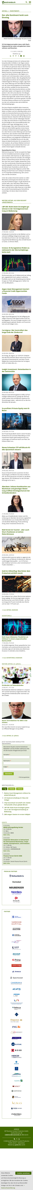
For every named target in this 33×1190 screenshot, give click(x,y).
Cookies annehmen (23, 1173)
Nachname (7, 761)
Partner (7, 911)
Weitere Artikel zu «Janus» (11, 664)
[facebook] (15, 56)
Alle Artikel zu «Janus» (11, 736)
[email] (20, 56)
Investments (14, 11)
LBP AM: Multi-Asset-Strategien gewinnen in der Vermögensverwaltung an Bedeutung (17, 810)
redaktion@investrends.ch (13, 1135)
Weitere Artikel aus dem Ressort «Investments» (14, 201)
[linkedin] (9, 56)
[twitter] (17, 56)
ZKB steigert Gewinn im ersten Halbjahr (17, 814)
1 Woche (11, 789)
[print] (23, 56)
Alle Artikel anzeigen (10, 610)
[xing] (12, 56)
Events (4, 822)
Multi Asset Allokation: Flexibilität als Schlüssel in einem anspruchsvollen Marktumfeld (15, 639)
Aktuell (5, 11)
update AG (18, 1145)
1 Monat (19, 789)
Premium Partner (10, 871)
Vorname (6, 754)
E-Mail (5, 767)
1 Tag (4, 789)
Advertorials (7, 616)
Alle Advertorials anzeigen (12, 658)
